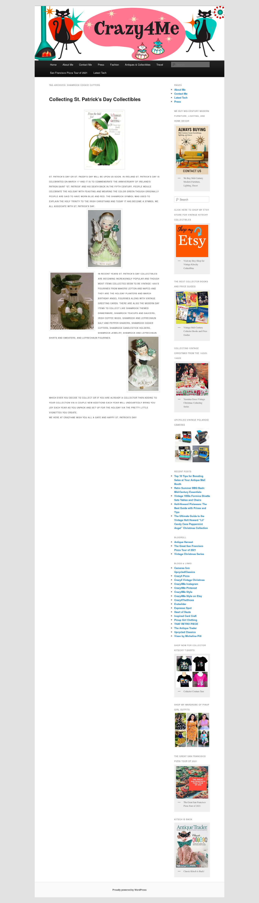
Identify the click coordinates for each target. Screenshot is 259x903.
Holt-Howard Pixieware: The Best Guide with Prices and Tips (190, 508)
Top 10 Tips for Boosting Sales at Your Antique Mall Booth (189, 480)
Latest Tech (99, 73)
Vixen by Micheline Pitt (187, 636)
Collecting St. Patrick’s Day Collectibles (94, 99)
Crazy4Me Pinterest (185, 588)
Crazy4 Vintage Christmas (189, 580)
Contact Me (85, 64)
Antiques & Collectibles (138, 64)
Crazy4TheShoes (184, 600)
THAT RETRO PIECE (186, 624)
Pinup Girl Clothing (185, 620)
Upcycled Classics (185, 632)
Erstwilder (180, 604)
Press (101, 64)
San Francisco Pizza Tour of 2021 (68, 73)
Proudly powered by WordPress (129, 889)
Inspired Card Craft (185, 616)
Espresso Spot (183, 608)
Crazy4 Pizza (181, 576)
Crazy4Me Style (183, 592)
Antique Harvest (183, 542)
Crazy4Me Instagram (186, 584)
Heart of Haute (182, 612)
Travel (159, 64)
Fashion (114, 64)
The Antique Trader (185, 628)
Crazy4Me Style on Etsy (188, 596)
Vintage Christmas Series (189, 554)
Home (53, 64)
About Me (68, 64)
